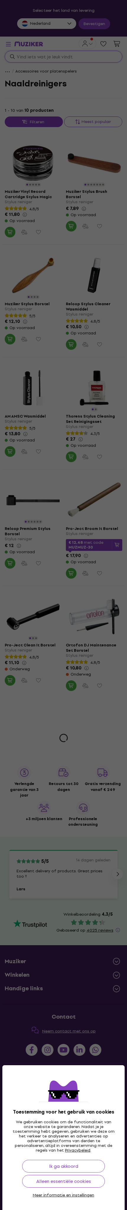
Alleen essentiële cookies (63, 1181)
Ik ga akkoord (63, 1166)
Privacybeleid (77, 1150)
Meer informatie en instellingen (63, 1195)
